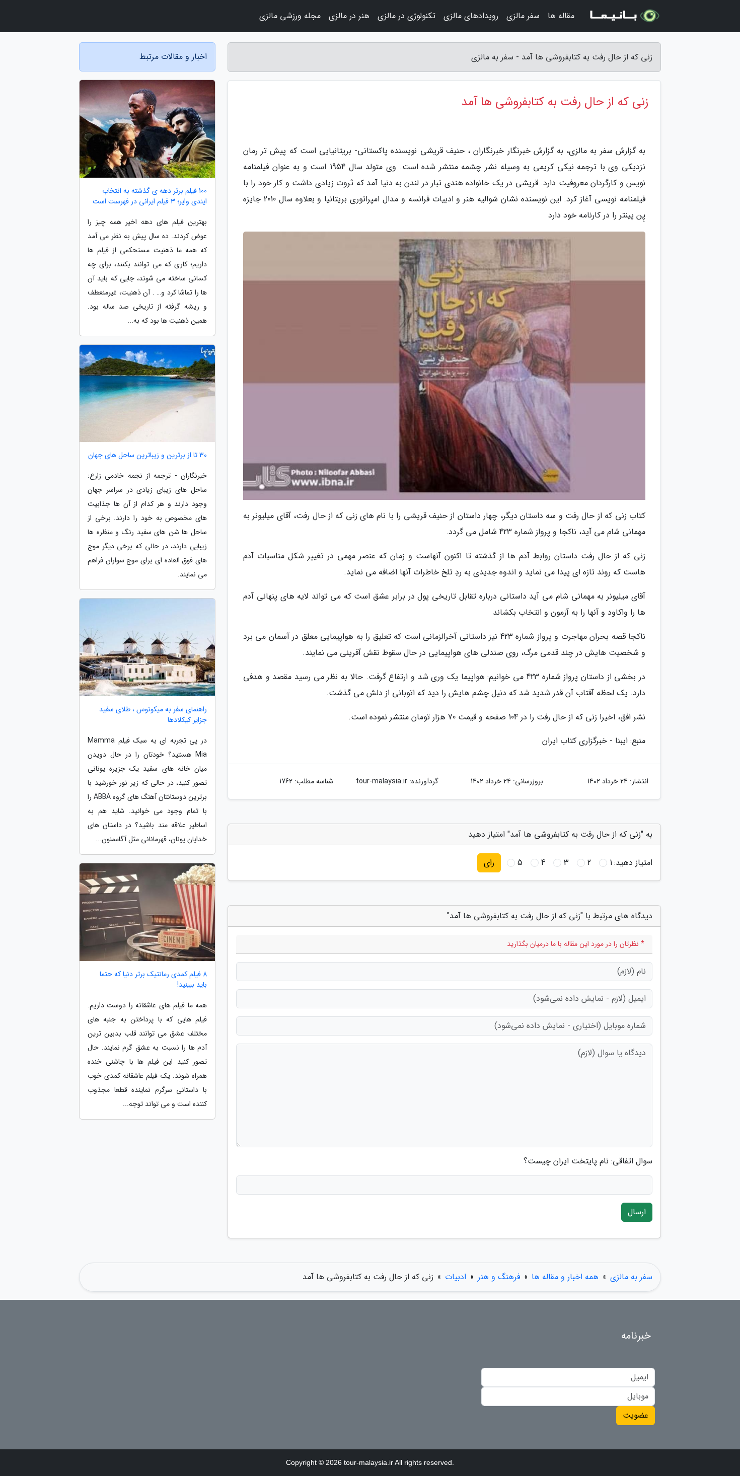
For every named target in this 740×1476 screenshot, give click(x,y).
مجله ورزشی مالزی (290, 16)
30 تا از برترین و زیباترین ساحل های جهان (147, 455)
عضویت (635, 1415)
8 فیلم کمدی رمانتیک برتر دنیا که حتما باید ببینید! (153, 979)
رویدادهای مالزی (470, 16)
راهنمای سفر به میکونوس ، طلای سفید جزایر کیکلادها (153, 714)
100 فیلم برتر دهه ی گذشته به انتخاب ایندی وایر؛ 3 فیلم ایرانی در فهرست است (150, 196)
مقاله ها (561, 16)
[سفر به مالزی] (623, 16)
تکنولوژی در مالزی (406, 16)
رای (489, 862)
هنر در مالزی (349, 16)
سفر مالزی (523, 16)
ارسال (637, 1212)
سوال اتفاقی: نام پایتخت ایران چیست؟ (588, 1161)
